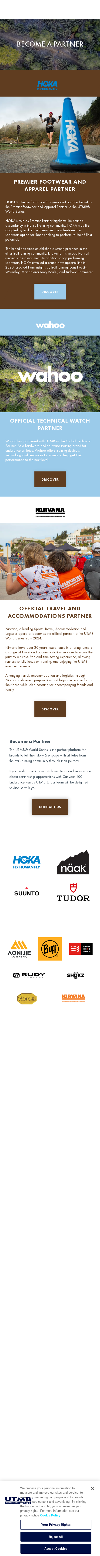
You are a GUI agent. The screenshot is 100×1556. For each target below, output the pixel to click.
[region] (50, 1518)
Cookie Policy (50, 1515)
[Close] (92, 1489)
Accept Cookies (55, 1548)
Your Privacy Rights (55, 1524)
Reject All (56, 1537)
